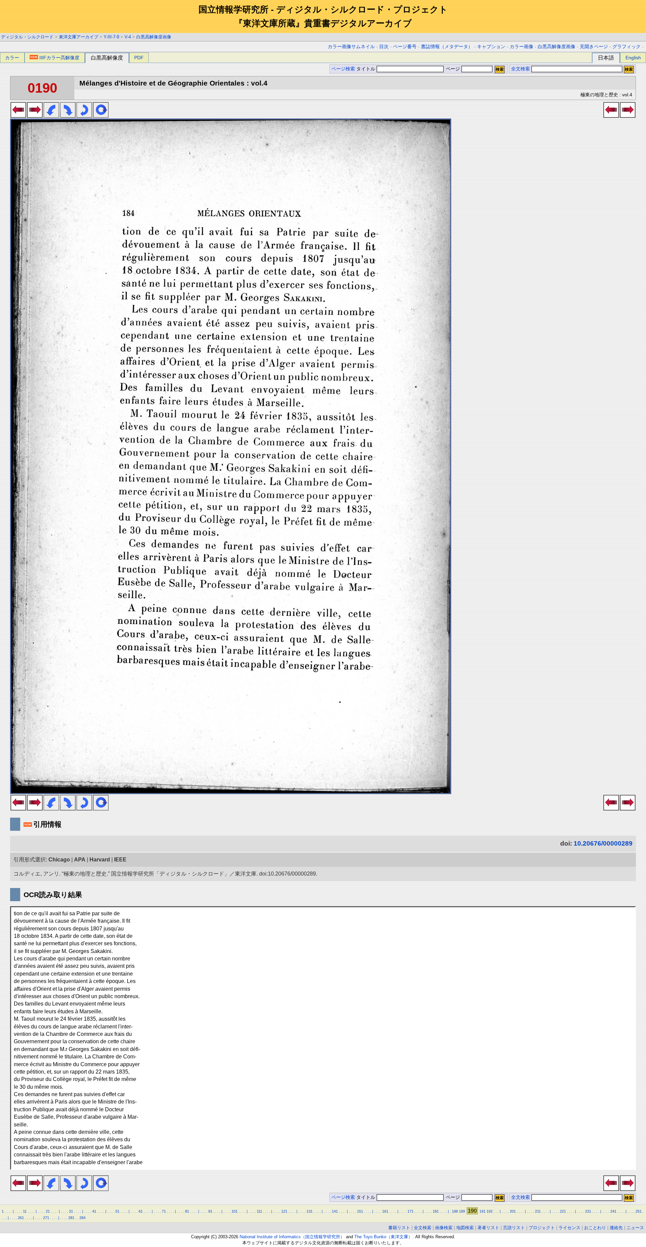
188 (455, 1211)
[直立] (101, 115)
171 (410, 1211)
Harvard (99, 859)
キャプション (491, 46)
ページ (452, 68)
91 (210, 1211)
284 (82, 1218)
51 (117, 1211)
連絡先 (616, 1227)
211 (538, 1211)
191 (482, 1211)
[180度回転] (84, 115)
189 (462, 1211)
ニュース (635, 1227)
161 (385, 1211)
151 (360, 1211)
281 (71, 1218)
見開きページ (594, 46)
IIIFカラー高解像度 (59, 57)
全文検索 (520, 68)
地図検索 (465, 1227)
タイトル (366, 68)
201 (513, 1211)
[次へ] (35, 115)
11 (25, 1211)
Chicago (59, 859)
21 (48, 1211)
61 (141, 1211)
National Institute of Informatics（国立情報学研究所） (292, 1236)
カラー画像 (521, 46)
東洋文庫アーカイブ (78, 36)
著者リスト (488, 1227)
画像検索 (444, 1227)
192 (490, 1211)
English (633, 57)
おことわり (595, 1227)
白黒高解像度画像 (153, 36)
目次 (384, 46)
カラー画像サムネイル (351, 46)
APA (79, 859)
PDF (139, 57)
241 (613, 1211)
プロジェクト (542, 1227)
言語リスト (514, 1227)
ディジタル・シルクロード (27, 36)
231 (588, 1211)
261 (21, 1218)
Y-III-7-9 (111, 36)
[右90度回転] (68, 115)
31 (71, 1211)
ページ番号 (405, 46)
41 (94, 1211)
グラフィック (626, 46)
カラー (12, 57)
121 (284, 1211)
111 (259, 1211)
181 (436, 1211)
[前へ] (18, 115)
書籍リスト (399, 1227)
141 (335, 1211)
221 (563, 1211)
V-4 (127, 36)
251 (639, 1211)
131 (310, 1211)
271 (46, 1218)
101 (234, 1211)
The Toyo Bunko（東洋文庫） (383, 1236)
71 (164, 1211)
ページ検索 (343, 68)
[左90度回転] (51, 115)
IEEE (120, 859)
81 (187, 1211)
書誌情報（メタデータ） (447, 46)
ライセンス (569, 1227)
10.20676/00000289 (603, 843)
